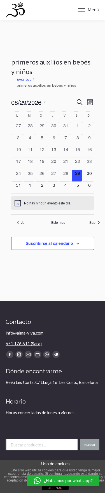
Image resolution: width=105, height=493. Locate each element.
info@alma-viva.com (24, 332)
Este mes (58, 222)
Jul (23, 222)
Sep (92, 222)
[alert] (52, 203)
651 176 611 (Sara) (24, 343)
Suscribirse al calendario (49, 243)
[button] (63, 480)
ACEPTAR (55, 488)
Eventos (24, 79)
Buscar (13, 433)
